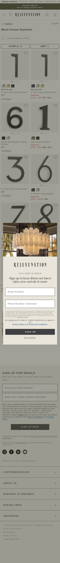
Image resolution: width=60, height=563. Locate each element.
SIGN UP (30, 332)
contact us (21, 316)
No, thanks (30, 338)
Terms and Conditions (38, 324)
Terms (26, 316)
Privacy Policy (18, 324)
